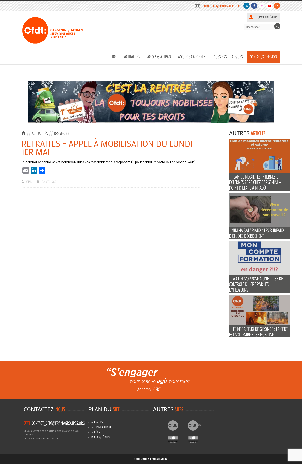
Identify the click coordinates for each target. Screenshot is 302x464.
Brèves (59, 133)
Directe (196, 439)
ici (133, 162)
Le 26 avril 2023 (48, 181)
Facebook (254, 6)
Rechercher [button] (277, 26)
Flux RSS (277, 6)
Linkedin (246, 6)
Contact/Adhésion (263, 56)
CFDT (176, 425)
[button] (151, 102)
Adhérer (95, 432)
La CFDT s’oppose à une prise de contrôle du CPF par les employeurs (256, 284)
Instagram (262, 6)
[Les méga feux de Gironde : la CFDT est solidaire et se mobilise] (259, 324)
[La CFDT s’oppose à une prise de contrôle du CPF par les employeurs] (259, 274)
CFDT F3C (196, 425)
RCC (114, 56)
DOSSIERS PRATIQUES (228, 56)
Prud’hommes (176, 439)
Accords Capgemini (192, 56)
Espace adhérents (267, 17)
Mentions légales (100, 437)
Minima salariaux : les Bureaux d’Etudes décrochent (256, 233)
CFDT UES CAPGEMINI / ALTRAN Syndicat (151, 459)
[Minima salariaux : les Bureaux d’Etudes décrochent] (259, 226)
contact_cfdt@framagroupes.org (221, 6)
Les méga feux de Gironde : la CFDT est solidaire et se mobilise (258, 331)
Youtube (269, 6)
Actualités (132, 56)
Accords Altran (159, 56)
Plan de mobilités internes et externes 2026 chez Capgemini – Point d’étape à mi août (255, 182)
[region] (151, 102)
